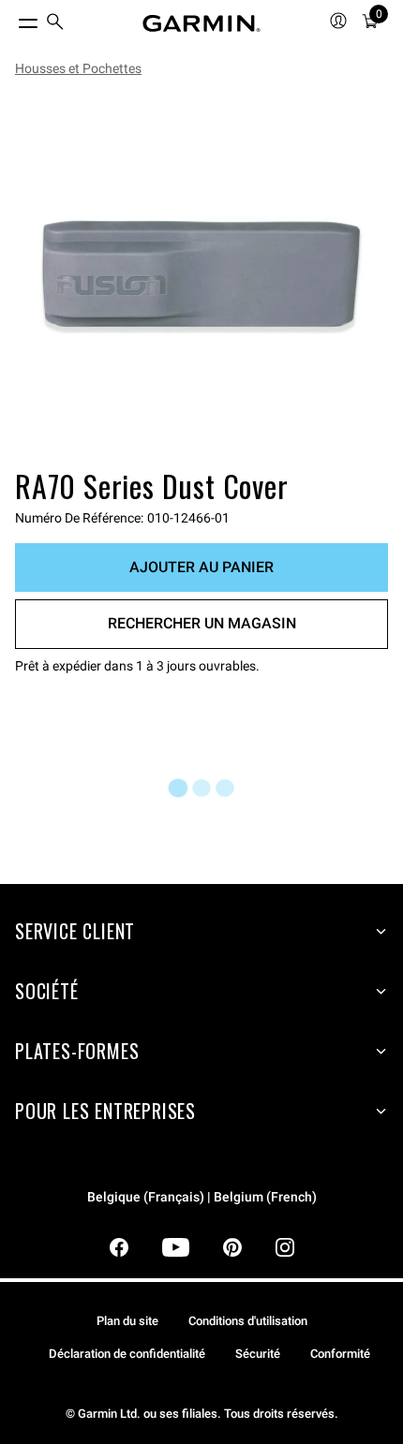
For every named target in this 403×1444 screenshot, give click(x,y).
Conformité (340, 1354)
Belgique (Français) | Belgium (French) (202, 1197)
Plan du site (127, 1321)
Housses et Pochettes (78, 68)
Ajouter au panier (201, 567)
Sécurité (257, 1354)
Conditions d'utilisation (247, 1321)
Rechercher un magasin (202, 623)
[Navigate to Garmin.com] (201, 23)
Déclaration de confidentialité (127, 1354)
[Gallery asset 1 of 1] (201, 276)
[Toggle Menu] (11, 18)
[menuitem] (55, 24)
